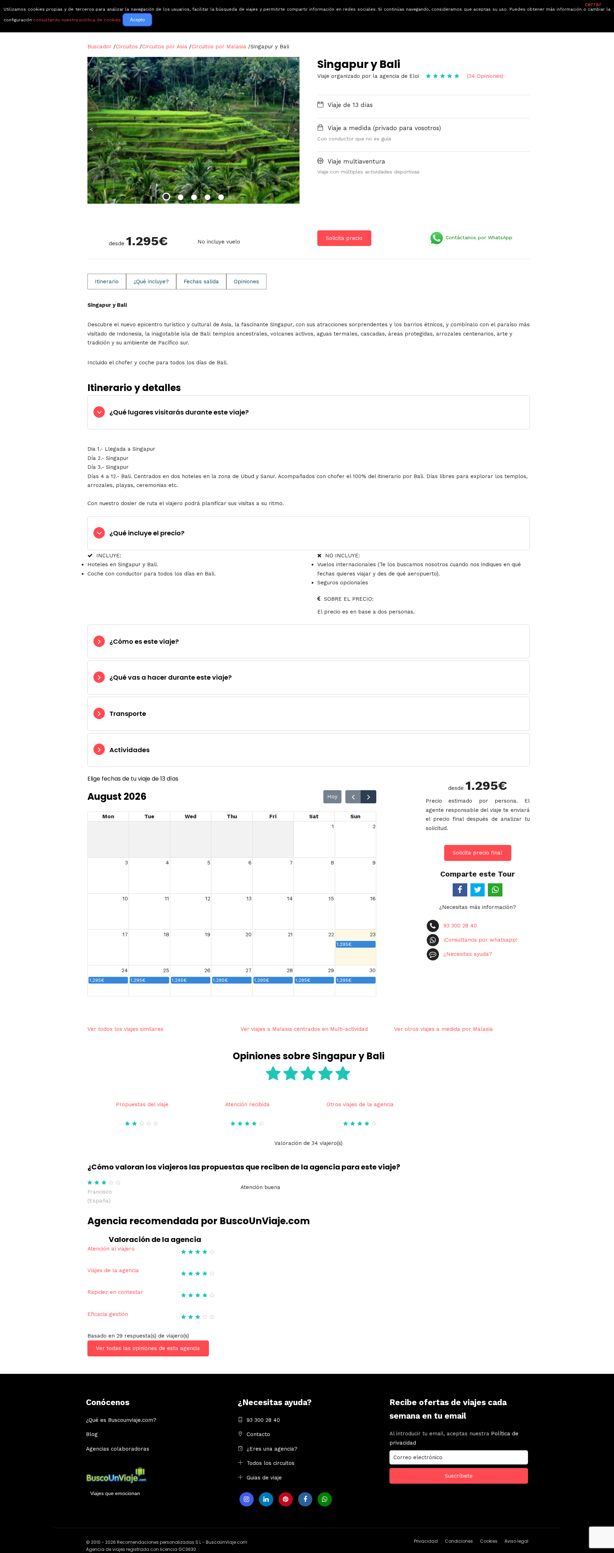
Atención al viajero (111, 1249)
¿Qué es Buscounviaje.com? (121, 1420)
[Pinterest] (286, 1499)
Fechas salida (201, 281)
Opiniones (246, 281)
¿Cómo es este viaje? (144, 641)
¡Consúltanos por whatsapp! (479, 940)
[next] (368, 797)
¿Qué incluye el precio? (146, 533)
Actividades (129, 749)
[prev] (353, 797)
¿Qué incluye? (151, 281)
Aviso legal (516, 1541)
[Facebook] (305, 1499)
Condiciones (459, 1541)
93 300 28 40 (459, 925)
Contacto (258, 1434)
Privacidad (426, 1541)
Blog (92, 1434)
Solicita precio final (477, 853)
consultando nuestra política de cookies (77, 19)
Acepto (137, 19)
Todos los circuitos (271, 1463)
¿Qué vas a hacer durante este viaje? (170, 677)
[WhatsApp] (325, 1499)
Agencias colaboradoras (117, 1449)
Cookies (488, 1541)
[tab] (308, 412)
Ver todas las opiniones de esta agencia (148, 1348)
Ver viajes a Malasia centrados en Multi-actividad (304, 1029)
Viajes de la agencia (113, 1270)
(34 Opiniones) (485, 76)
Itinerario (107, 281)
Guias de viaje (264, 1477)
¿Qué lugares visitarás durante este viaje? (179, 412)
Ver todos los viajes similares (125, 1029)
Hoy (332, 796)
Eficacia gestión (107, 1314)
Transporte (127, 713)
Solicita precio (344, 238)
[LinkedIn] (266, 1499)
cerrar (593, 4)
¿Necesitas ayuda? (467, 954)
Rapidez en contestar (115, 1292)
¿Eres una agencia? (272, 1449)
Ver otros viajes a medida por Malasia (443, 1029)
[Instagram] (246, 1499)
